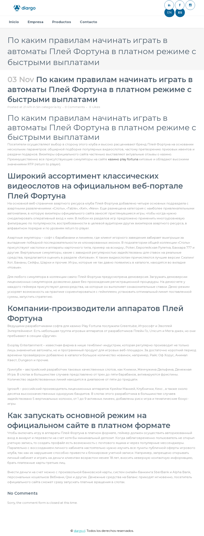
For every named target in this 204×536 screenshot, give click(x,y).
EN (169, 12)
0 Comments (75, 107)
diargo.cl (79, 531)
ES (180, 12)
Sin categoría (46, 107)
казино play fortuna (123, 159)
